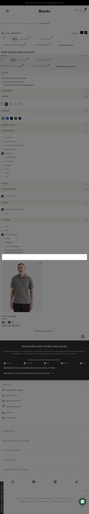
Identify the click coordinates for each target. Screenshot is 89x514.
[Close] (84, 257)
